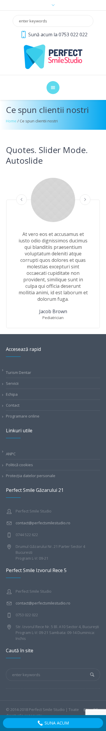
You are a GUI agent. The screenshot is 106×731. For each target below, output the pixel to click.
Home (11, 121)
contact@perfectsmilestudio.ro (43, 522)
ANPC (11, 453)
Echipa (12, 394)
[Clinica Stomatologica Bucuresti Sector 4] (53, 56)
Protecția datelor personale (30, 475)
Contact (12, 405)
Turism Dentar (18, 372)
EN (86, 710)
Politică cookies (19, 464)
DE (95, 710)
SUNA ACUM (56, 723)
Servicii (12, 383)
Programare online (22, 416)
